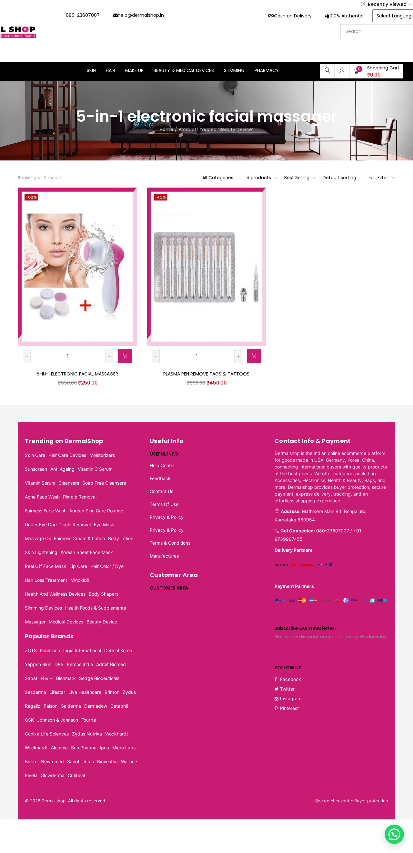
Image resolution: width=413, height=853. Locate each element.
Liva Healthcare (84, 692)
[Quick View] (124, 200)
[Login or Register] (342, 70)
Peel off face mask (45, 566)
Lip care (78, 566)
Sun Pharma (83, 747)
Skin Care (35, 455)
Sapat (31, 678)
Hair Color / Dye (107, 566)
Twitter (287, 689)
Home (166, 129)
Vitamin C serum (95, 469)
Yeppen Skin (38, 664)
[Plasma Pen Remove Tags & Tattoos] (206, 266)
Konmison (50, 650)
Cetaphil (119, 706)
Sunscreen (36, 469)
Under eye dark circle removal (58, 524)
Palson (50, 706)
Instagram (290, 698)
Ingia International (82, 650)
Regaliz (32, 706)
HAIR (110, 70)
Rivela (31, 775)
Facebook (290, 679)
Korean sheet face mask (87, 552)
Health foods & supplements (95, 608)
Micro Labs (124, 747)
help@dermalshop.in (141, 15)
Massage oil (38, 538)
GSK (29, 720)
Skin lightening (41, 552)
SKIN (91, 70)
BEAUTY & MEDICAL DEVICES (184, 70)
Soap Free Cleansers (104, 483)
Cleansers (68, 483)
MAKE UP (134, 70)
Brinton (112, 692)
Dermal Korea (118, 650)
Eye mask (104, 524)
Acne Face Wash (42, 496)
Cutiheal (76, 775)
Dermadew (95, 706)
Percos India (80, 664)
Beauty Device (101, 621)
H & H (47, 678)
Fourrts (88, 720)
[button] (376, 71)
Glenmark (66, 678)
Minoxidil (79, 580)
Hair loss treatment (46, 580)
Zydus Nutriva (87, 733)
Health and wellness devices (55, 594)
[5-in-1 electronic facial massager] (77, 266)
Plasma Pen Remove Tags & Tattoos (206, 374)
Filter (383, 177)
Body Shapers (103, 594)
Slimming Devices (43, 608)
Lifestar (57, 692)
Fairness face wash (45, 510)
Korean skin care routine (96, 510)
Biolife (31, 761)
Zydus (129, 692)
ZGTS (31, 650)
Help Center (162, 465)
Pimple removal (79, 496)
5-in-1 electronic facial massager (77, 374)
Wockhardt (116, 733)
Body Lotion (120, 538)
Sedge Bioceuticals (99, 678)
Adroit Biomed (111, 664)
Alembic (59, 747)
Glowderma (53, 775)
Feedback (160, 478)
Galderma (71, 706)
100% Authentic (346, 16)
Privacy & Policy (167, 517)
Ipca (104, 747)
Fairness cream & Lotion (79, 538)
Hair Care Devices (67, 455)
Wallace (129, 761)
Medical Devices (66, 621)
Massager (35, 621)
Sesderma (35, 692)
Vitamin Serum (40, 483)
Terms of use (164, 504)
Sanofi (73, 761)
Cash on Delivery (293, 16)
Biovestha (107, 761)
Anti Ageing (62, 469)
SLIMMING (234, 70)
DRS (59, 664)
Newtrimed (52, 761)
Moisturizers (102, 455)
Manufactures (164, 556)
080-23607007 (83, 15)
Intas (89, 761)
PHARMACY (267, 70)
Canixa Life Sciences (47, 733)
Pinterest (289, 708)
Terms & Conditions (170, 543)
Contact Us (161, 491)
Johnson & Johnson (57, 720)
